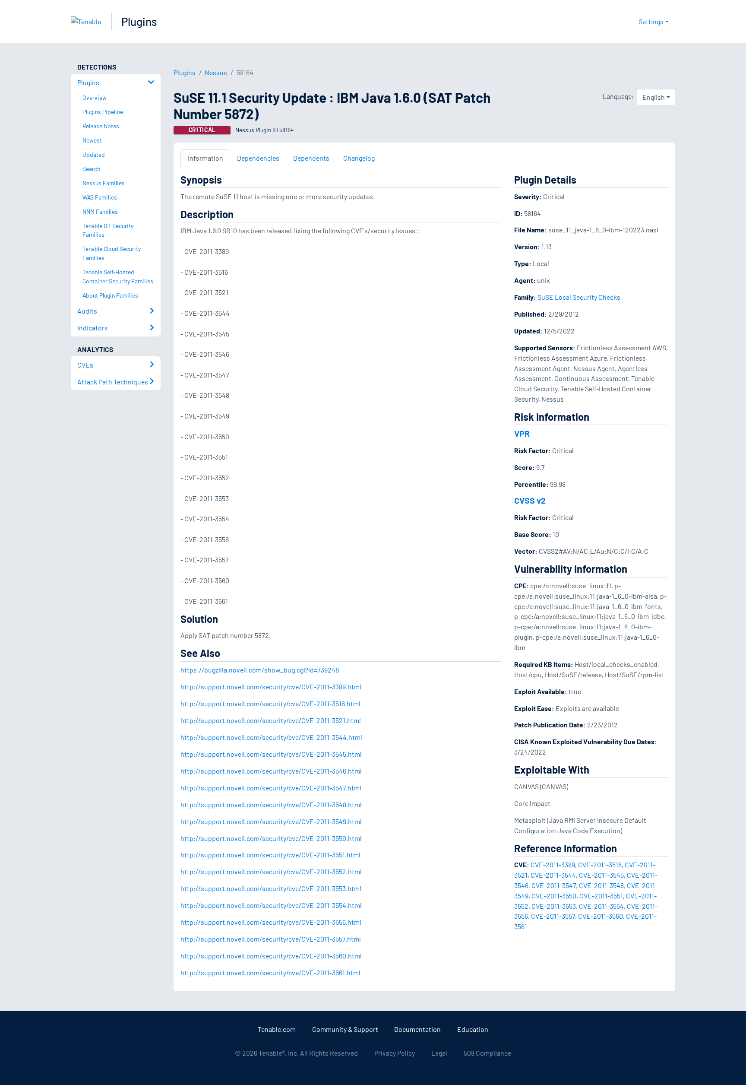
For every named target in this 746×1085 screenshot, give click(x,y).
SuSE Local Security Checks (578, 297)
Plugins (139, 21)
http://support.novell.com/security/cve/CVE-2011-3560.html (271, 956)
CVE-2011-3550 (553, 895)
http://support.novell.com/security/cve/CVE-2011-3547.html (270, 788)
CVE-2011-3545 (601, 875)
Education (472, 1029)
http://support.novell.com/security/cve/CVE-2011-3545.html (271, 754)
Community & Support (345, 1029)
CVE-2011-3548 (601, 885)
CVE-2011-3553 (553, 906)
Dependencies (258, 158)
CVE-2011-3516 (600, 864)
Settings (651, 21)
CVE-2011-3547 (553, 885)
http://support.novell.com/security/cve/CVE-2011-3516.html (270, 703)
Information (205, 158)
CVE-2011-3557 (553, 916)
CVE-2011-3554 (601, 906)
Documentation (417, 1029)
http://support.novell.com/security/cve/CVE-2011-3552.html (271, 871)
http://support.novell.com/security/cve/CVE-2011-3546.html (271, 771)
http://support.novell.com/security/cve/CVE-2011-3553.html (270, 888)
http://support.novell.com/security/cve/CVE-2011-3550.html (271, 838)
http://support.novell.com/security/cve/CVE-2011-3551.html (270, 854)
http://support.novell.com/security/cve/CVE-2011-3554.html (271, 905)
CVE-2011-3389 (553, 864)
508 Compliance (487, 1053)
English (653, 97)
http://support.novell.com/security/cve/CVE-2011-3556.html (270, 922)
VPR (522, 433)
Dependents (311, 158)
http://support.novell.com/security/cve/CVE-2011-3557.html (270, 939)
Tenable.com (277, 1029)
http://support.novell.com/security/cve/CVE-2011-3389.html (270, 686)
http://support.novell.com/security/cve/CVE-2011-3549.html (271, 821)
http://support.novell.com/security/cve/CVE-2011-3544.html (271, 737)
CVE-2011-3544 (553, 875)
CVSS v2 (530, 500)
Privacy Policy (394, 1053)
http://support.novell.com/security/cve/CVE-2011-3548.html (271, 804)
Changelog (359, 158)
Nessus (216, 72)
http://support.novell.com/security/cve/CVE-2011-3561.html (270, 972)
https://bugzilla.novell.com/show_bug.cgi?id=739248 (259, 670)
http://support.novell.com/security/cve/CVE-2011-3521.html (270, 720)
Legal (439, 1053)
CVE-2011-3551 (601, 895)
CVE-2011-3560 (600, 916)
